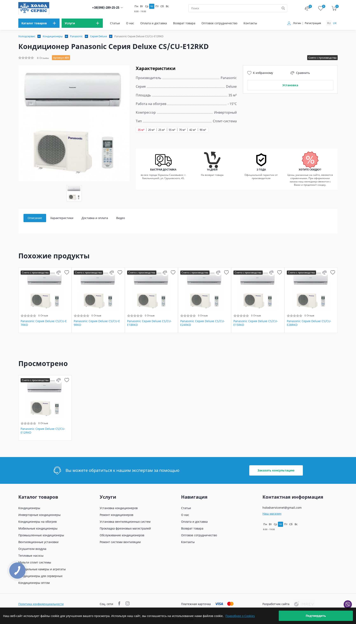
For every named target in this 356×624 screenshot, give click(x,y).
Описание (35, 218)
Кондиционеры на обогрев (37, 522)
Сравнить (303, 73)
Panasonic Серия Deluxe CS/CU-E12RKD (43, 430)
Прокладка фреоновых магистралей (125, 528)
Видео (120, 218)
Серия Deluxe (98, 36)
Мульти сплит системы (34, 562)
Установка (290, 85)
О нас (130, 23)
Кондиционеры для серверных (40, 576)
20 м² (151, 129)
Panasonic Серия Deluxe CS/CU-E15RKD (255, 323)
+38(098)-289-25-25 (105, 7)
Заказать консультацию (276, 470)
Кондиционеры (53, 36)
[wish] (66, 272)
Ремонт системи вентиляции (120, 542)
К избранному (263, 73)
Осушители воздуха (32, 549)
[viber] (348, 604)
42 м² (192, 129)
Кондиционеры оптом (34, 583)
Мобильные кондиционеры (37, 528)
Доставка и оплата (95, 218)
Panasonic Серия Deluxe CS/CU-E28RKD (309, 323)
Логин (297, 23)
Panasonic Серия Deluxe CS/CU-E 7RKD (44, 323)
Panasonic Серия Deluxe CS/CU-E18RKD (149, 323)
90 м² (203, 129)
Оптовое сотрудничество (219, 23)
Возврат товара (184, 23)
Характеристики (61, 218)
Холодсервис (26, 36)
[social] (119, 604)
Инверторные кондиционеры (39, 515)
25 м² (161, 129)
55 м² (172, 129)
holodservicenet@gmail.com (282, 508)
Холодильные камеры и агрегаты (42, 569)
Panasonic (76, 36)
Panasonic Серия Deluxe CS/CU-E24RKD (202, 323)
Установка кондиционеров (119, 508)
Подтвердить (316, 616)
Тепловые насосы (30, 556)
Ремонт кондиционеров (116, 515)
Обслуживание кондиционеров (122, 535)
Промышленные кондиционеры (41, 535)
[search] (283, 8)
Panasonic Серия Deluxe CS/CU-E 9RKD (97, 323)
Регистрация (313, 23)
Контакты (250, 23)
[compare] (58, 272)
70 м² (182, 129)
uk (335, 23)
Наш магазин (271, 514)
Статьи (115, 23)
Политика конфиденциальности (41, 604)
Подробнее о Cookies (240, 616)
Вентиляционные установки (38, 542)
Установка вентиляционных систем (125, 522)
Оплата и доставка (153, 23)
